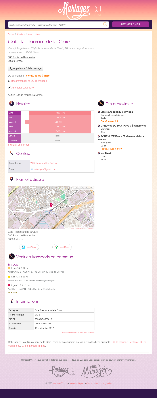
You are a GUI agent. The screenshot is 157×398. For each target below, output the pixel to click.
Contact (89, 383)
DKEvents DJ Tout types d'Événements (123, 125)
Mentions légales (76, 383)
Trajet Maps (64, 247)
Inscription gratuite (103, 383)
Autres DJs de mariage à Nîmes (25, 95)
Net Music (106, 153)
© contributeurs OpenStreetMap (82, 188)
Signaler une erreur (18, 144)
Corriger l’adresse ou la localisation (81, 228)
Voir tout (12, 292)
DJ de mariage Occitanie (125, 342)
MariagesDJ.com (78, 11)
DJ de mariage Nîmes (33, 345)
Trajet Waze (31, 247)
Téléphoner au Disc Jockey (44, 163)
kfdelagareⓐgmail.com (45, 169)
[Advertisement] (123, 233)
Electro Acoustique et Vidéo (117, 112)
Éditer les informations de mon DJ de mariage (77, 332)
